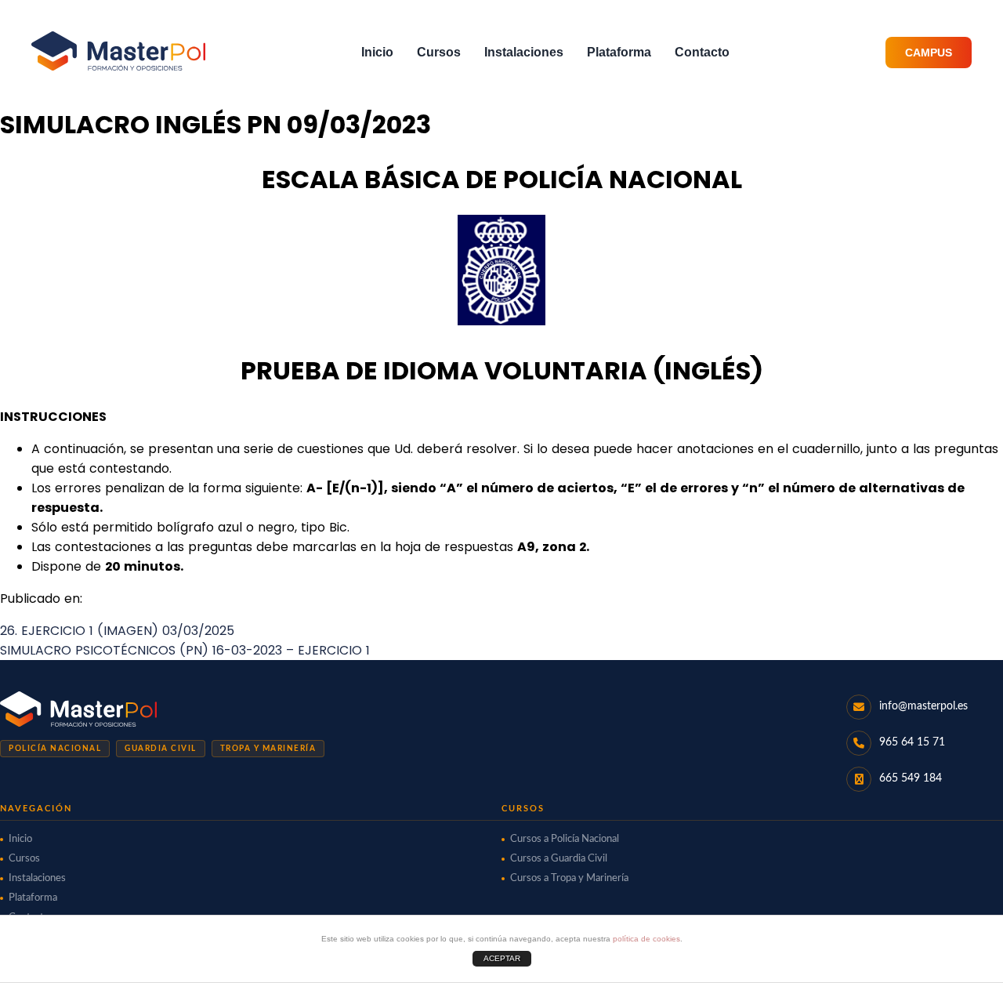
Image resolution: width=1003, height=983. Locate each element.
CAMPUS (928, 52)
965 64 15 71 (912, 742)
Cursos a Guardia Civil (558, 859)
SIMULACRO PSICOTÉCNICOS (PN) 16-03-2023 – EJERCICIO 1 (185, 650)
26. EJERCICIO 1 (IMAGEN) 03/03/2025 (117, 631)
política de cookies (646, 938)
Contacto (702, 52)
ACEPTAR (501, 958)
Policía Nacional (55, 749)
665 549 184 (910, 778)
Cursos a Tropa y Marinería (569, 878)
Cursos (439, 52)
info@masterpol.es (923, 706)
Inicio (377, 52)
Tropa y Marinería (268, 749)
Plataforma (619, 52)
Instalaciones (523, 52)
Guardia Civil (161, 749)
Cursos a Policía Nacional (564, 839)
